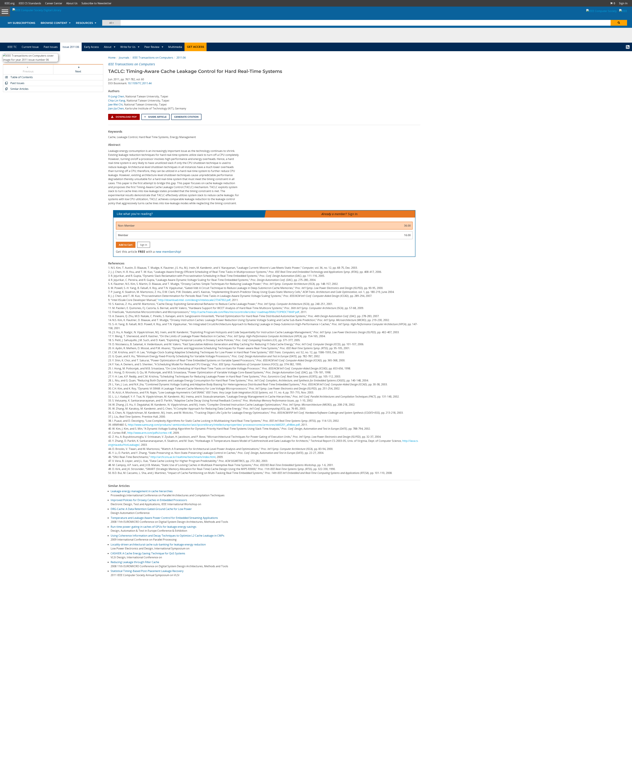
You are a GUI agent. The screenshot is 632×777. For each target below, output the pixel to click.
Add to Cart (125, 244)
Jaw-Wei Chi (115, 104)
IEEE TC (12, 47)
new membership (168, 252)
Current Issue (30, 47)
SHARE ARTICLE (157, 116)
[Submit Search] (619, 23)
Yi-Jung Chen (116, 96)
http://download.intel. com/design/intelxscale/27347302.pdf (194, 300)
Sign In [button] (623, 3)
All (110, 22)
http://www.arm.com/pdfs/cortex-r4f (149, 433)
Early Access (91, 47)
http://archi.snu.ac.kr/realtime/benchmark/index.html (182, 457)
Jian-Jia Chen (116, 108)
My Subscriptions (21, 23)
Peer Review (152, 47)
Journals (124, 57)
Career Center (53, 3)
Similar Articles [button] (19, 89)
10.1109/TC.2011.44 (139, 83)
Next (78, 71)
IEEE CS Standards (30, 3)
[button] (612, 3)
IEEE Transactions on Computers (152, 57)
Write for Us (128, 47)
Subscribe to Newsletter (96, 3)
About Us (72, 3)
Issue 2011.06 (71, 47)
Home (112, 57)
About (108, 47)
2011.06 (181, 57)
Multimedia (175, 47)
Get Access (195, 46)
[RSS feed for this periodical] (627, 47)
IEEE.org (9, 3)
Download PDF (126, 116)
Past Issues (51, 47)
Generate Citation (186, 116)
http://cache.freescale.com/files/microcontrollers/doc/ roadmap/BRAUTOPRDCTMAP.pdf (245, 312)
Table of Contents (21, 77)
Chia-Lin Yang (116, 100)
